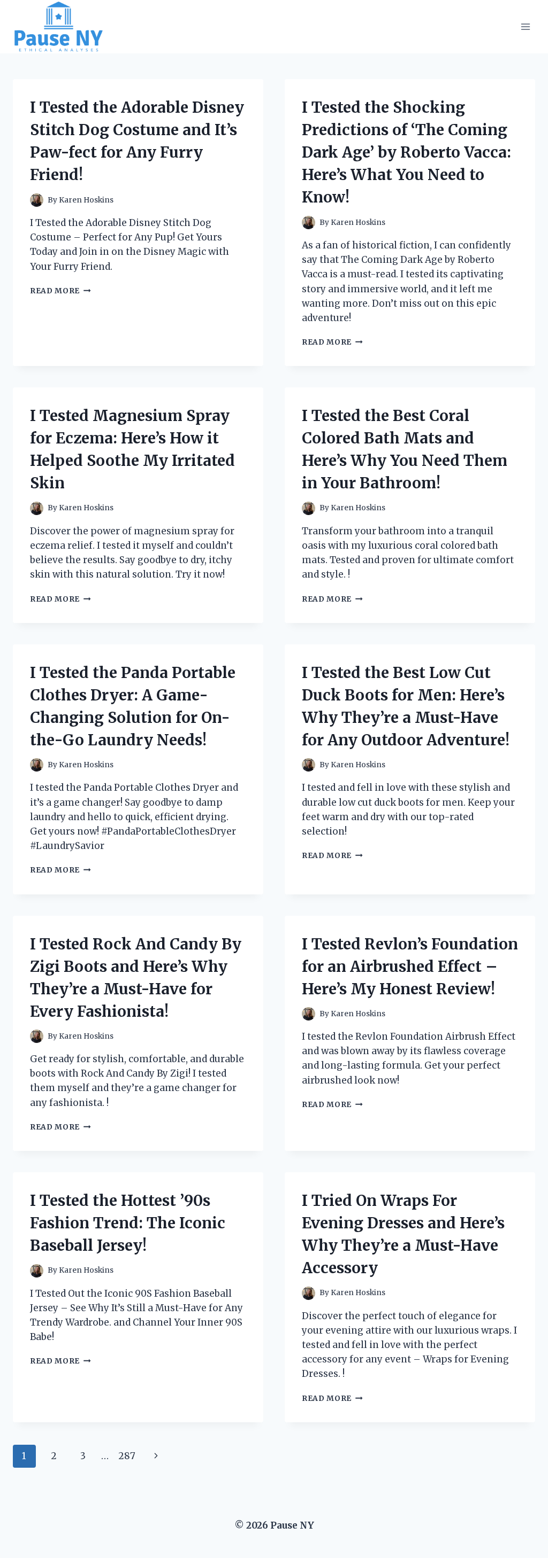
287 (126, 1456)
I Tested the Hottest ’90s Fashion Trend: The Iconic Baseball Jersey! (127, 1223)
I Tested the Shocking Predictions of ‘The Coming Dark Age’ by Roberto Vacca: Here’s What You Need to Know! (406, 152)
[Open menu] (525, 27)
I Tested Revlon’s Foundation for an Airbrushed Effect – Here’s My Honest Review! (410, 966)
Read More (60, 290)
